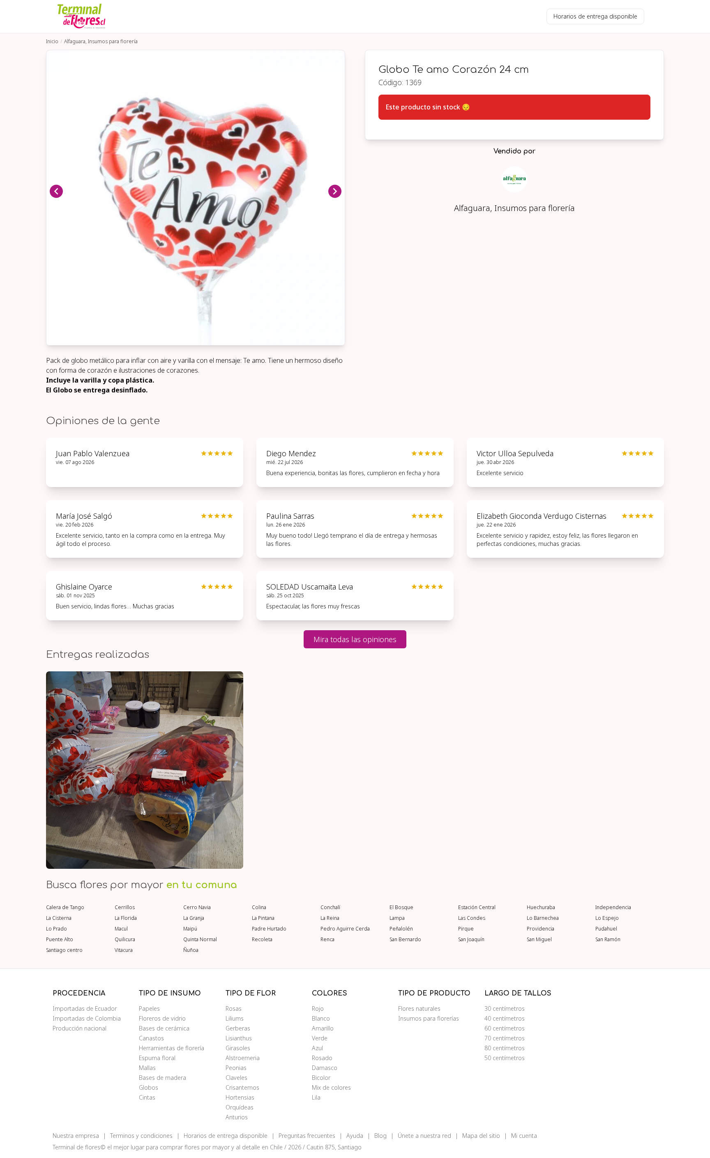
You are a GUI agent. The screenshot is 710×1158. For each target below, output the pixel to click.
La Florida (126, 918)
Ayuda (354, 1135)
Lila (316, 1097)
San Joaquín (471, 939)
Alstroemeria (243, 1058)
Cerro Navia (197, 907)
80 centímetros (504, 1048)
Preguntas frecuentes (307, 1135)
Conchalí (330, 907)
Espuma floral (157, 1058)
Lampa (397, 918)
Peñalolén (401, 929)
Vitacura (124, 950)
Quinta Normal (200, 939)
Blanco (321, 1018)
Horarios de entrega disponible (595, 16)
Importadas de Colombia (87, 1018)
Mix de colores (331, 1087)
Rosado (322, 1058)
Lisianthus (239, 1038)
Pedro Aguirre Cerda (345, 929)
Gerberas (238, 1028)
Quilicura (125, 939)
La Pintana (263, 918)
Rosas (234, 1008)
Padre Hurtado (269, 929)
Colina (259, 907)
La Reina (329, 918)
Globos (148, 1087)
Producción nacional (79, 1028)
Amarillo (323, 1028)
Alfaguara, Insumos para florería (101, 41)
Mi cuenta (524, 1135)
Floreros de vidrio (162, 1018)
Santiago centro (64, 950)
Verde (319, 1038)
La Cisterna (58, 918)
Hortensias (240, 1097)
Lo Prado (56, 929)
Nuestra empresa (76, 1135)
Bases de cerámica (164, 1028)
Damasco (324, 1068)
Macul (121, 929)
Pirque (466, 929)
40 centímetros (504, 1018)
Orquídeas (240, 1107)
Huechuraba (541, 907)
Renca (327, 939)
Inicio (52, 41)
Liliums (235, 1018)
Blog (380, 1135)
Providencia (540, 929)
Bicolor (321, 1077)
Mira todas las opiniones (355, 639)
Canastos (151, 1038)
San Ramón (607, 939)
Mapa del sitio (481, 1135)
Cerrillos (125, 907)
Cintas (147, 1097)
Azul (317, 1048)
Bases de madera (162, 1077)
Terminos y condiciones (141, 1135)
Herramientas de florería (171, 1048)
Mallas (147, 1068)
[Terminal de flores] (81, 16)
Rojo (318, 1008)
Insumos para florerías (428, 1018)
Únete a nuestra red (424, 1135)
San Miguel (539, 939)
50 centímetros (504, 1058)
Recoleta (262, 939)
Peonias (236, 1068)
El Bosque (401, 907)
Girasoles (238, 1048)
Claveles (236, 1077)
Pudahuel (606, 929)
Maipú (190, 929)
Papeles (149, 1008)
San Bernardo (405, 939)
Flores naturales (419, 1008)
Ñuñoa (190, 950)
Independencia (613, 907)
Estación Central (477, 907)
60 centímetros (504, 1028)
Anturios (237, 1117)
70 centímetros (504, 1038)
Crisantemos (242, 1087)
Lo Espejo (607, 918)
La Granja (193, 918)
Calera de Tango (65, 907)
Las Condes (471, 918)
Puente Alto (59, 939)
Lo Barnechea (543, 918)
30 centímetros (504, 1008)
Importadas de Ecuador (85, 1008)
